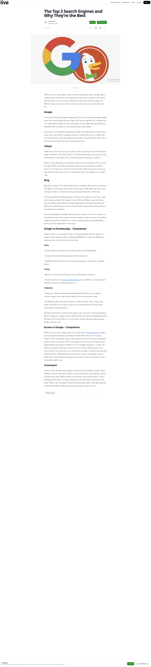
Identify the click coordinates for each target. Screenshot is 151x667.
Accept (131, 664)
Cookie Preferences (142, 664)
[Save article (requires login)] (100, 28)
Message (103, 22)
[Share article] (96, 28)
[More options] (105, 28)
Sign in (147, 2)
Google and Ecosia (93, 332)
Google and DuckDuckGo (70, 279)
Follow (92, 22)
